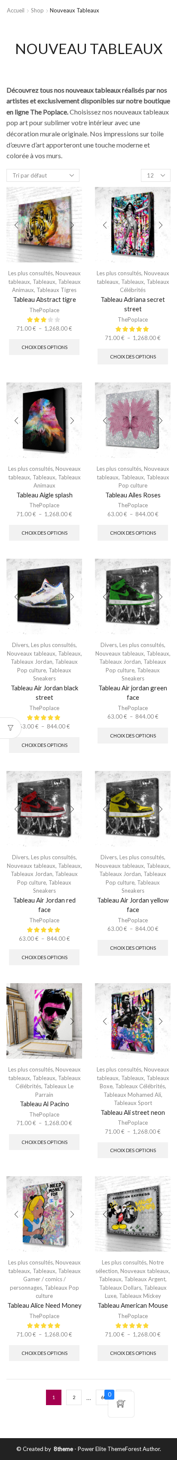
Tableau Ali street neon (133, 1112)
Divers (20, 644)
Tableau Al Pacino (44, 1104)
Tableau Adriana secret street (133, 304)
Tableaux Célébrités (140, 1086)
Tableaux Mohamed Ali (132, 1094)
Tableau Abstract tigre (44, 299)
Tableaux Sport (133, 1102)
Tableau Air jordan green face (132, 692)
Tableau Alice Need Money (44, 1305)
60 (103, 1397)
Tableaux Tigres (56, 289)
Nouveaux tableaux (31, 653)
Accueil (15, 10)
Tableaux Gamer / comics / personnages (45, 1279)
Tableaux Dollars (120, 1287)
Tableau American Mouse (133, 1305)
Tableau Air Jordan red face (44, 904)
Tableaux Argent (144, 1279)
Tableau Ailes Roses (133, 495)
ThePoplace (44, 310)
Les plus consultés (30, 273)
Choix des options (44, 347)
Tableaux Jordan (31, 661)
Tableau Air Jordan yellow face (132, 904)
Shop (37, 10)
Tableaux (44, 281)
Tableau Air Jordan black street (44, 692)
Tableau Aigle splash (44, 495)
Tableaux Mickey (140, 1295)
